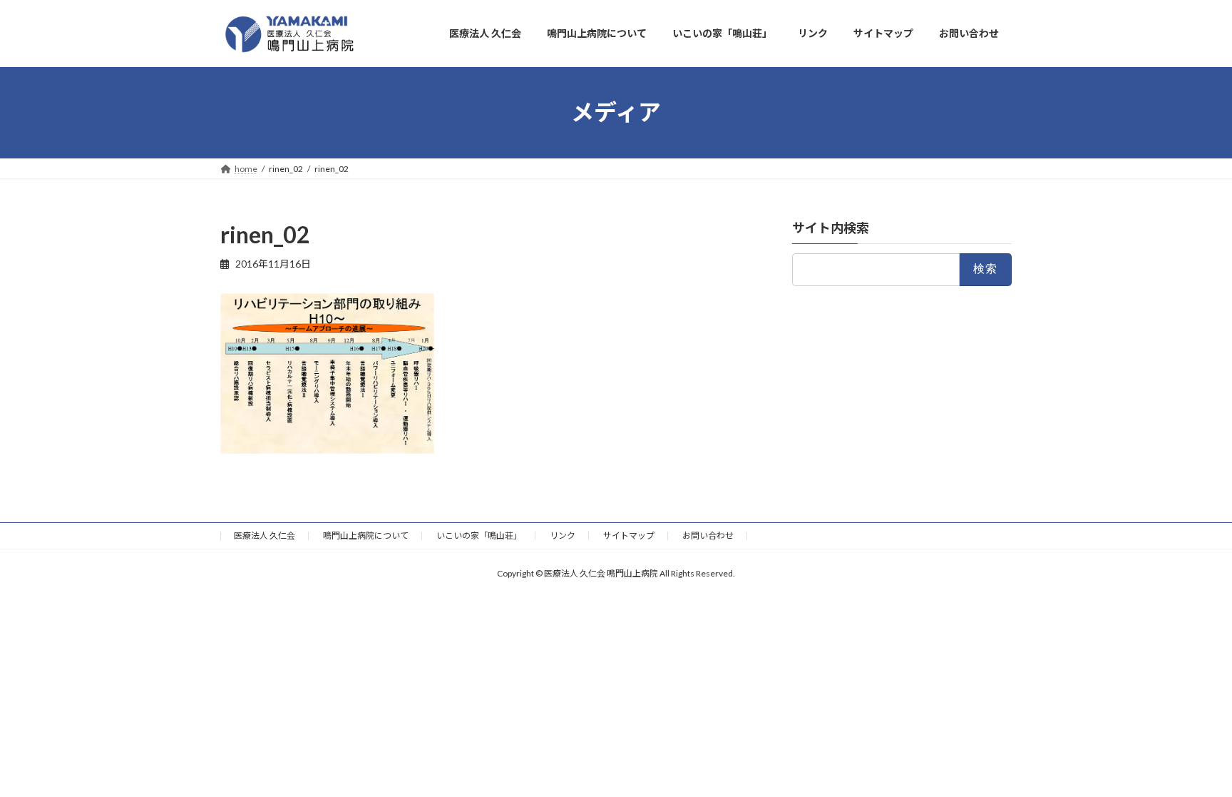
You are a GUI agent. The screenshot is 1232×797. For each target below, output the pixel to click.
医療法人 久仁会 (264, 535)
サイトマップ (628, 535)
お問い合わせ (708, 535)
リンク (562, 535)
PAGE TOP (1190, 759)
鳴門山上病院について (366, 535)
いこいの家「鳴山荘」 (479, 535)
